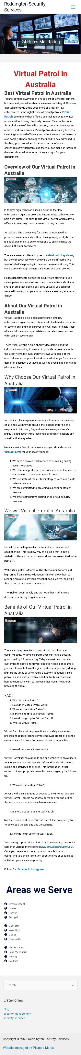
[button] (73, 6)
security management (17, 1013)
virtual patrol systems (59, 255)
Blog (6, 1009)
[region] (40, 34)
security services (14, 1018)
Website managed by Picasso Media (28, 1048)
